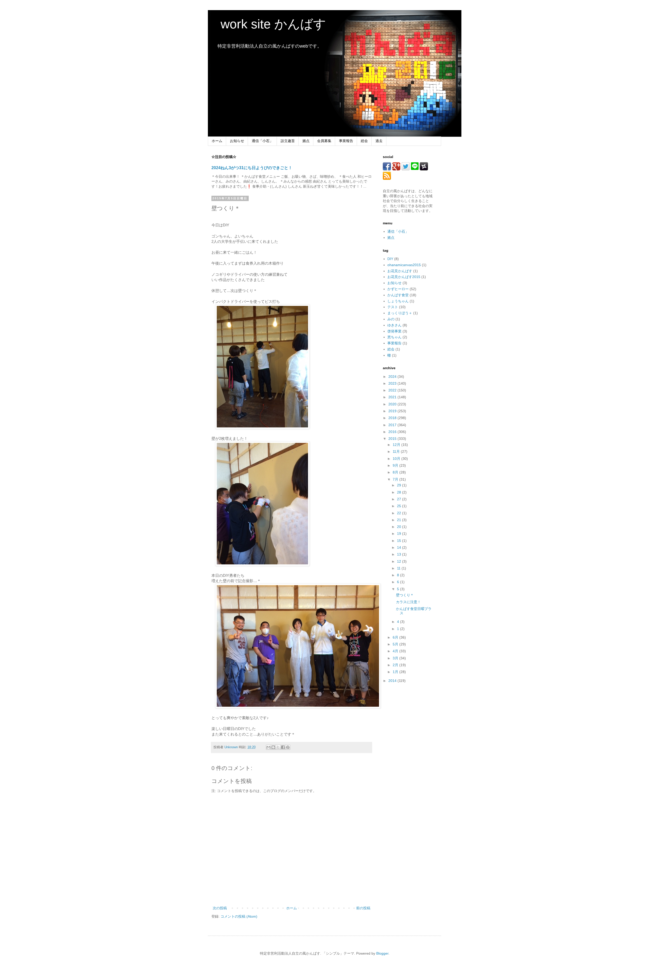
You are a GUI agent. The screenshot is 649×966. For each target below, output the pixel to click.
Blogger (382, 953)
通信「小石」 (262, 141)
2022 (393, 390)
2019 (393, 411)
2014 (393, 681)
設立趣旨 (288, 141)
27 (399, 499)
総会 (364, 141)
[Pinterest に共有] (287, 747)
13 (399, 554)
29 (399, 485)
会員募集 (324, 141)
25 (399, 506)
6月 (396, 637)
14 (399, 547)
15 (399, 541)
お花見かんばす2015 (403, 277)
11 (399, 568)
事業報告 (346, 141)
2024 (393, 376)
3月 (396, 658)
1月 (396, 672)
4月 (396, 651)
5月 (396, 644)
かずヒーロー (398, 289)
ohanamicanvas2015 (404, 265)
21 (399, 520)
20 (399, 527)
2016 (393, 432)
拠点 (306, 141)
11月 (397, 451)
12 (399, 561)
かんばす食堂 (398, 295)
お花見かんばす (399, 271)
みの (390, 319)
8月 (396, 472)
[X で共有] (278, 747)
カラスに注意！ (408, 602)
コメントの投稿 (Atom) (239, 916)
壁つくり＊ (405, 595)
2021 (393, 397)
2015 (393, 439)
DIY (390, 259)
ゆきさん (394, 325)
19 (399, 533)
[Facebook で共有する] (282, 747)
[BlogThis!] (273, 747)
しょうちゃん (398, 301)
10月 (397, 459)
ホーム (217, 141)
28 (399, 492)
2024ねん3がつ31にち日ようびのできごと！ (251, 167)
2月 (396, 665)
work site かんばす (267, 24)
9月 (396, 465)
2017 (393, 425)
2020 (393, 404)
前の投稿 (363, 908)
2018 (393, 418)
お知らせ (237, 141)
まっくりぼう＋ (399, 313)
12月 (397, 445)
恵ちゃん (394, 337)
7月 (396, 479)
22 (399, 513)
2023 (393, 383)
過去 (379, 141)
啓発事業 (394, 331)
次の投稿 (220, 908)
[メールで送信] (268, 747)
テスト (392, 307)
